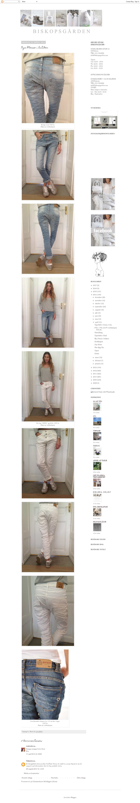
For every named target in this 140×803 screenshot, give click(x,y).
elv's (94, 416)
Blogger (73, 797)
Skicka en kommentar (31, 773)
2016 (95, 288)
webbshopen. (51, 127)
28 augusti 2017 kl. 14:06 (35, 769)
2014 (95, 295)
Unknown (29, 761)
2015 (95, 291)
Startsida (54, 778)
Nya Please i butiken (102, 339)
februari (98, 360)
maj (96, 319)
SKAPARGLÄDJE (99, 522)
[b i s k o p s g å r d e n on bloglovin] (99, 276)
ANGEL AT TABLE (100, 460)
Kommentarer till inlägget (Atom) (45, 781)
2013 (95, 367)
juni (96, 316)
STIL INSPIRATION (100, 507)
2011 (95, 374)
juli (96, 313)
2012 (95, 371)
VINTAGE (96, 431)
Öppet (97, 350)
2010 (95, 377)
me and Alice (97, 401)
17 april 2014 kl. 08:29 (34, 754)
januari (97, 364)
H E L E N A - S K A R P (102, 492)
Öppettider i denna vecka (103, 325)
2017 (95, 285)
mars (97, 357)
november (98, 300)
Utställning (99, 332)
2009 (95, 380)
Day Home (98, 344)
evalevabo (29, 746)
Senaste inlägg (27, 778)
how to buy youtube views (53, 766)
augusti (98, 310)
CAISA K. (96, 446)
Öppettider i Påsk (101, 335)
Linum (97, 353)
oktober (98, 303)
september (99, 306)
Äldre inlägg (81, 778)
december (98, 297)
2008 (95, 383)
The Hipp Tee (99, 347)
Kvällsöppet (99, 341)
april (97, 322)
